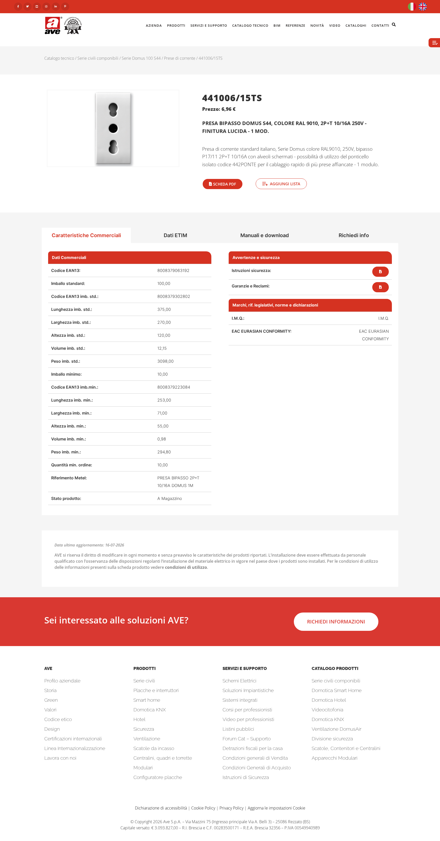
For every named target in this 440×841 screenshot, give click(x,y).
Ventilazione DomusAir (336, 729)
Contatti (380, 25)
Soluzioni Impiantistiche (248, 690)
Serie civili (144, 680)
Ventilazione (146, 738)
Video (334, 25)
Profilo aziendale (62, 680)
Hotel (139, 719)
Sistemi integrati (240, 700)
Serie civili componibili (97, 58)
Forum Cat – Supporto (247, 738)
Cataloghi (356, 25)
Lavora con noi (60, 758)
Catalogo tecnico (59, 58)
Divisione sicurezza (332, 738)
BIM (277, 25)
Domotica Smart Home (337, 690)
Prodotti (176, 25)
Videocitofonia (327, 709)
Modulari (143, 767)
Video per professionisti (248, 719)
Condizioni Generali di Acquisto (257, 767)
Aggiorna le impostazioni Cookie (276, 808)
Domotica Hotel (329, 700)
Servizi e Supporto (208, 25)
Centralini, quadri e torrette (162, 758)
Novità (317, 25)
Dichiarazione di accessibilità (161, 808)
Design (52, 729)
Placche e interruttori (156, 690)
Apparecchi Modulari (335, 758)
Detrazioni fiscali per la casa (253, 748)
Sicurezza (143, 729)
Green (51, 700)
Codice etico (58, 719)
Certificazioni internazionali (73, 738)
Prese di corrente (179, 58)
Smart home (146, 700)
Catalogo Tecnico (250, 25)
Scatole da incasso (153, 748)
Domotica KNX (149, 709)
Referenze (295, 25)
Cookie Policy (203, 808)
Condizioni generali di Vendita (255, 758)
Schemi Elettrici (239, 680)
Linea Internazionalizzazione (74, 748)
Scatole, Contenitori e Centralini (346, 748)
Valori (50, 709)
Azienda (154, 25)
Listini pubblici (238, 729)
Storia (50, 690)
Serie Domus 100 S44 (141, 58)
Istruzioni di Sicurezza (246, 777)
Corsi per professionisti (247, 709)
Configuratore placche (157, 777)
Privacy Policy (231, 808)
